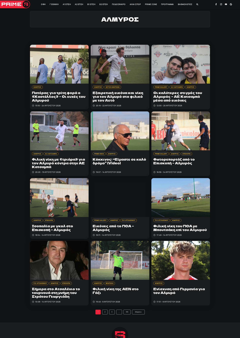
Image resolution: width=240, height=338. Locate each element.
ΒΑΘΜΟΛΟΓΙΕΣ (185, 4)
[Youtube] (225, 4)
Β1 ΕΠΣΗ (91, 4)
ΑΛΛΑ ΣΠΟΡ (135, 4)
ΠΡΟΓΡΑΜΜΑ (167, 4)
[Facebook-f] (216, 4)
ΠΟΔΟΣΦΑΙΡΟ (118, 4)
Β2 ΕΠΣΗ (103, 4)
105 (126, 318)
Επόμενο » (139, 318)
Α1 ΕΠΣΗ (66, 4)
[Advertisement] (120, 35)
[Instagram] (221, 4)
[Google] (230, 4)
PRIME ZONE (151, 4)
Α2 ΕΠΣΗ (79, 4)
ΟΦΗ (43, 4)
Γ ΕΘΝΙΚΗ (53, 4)
